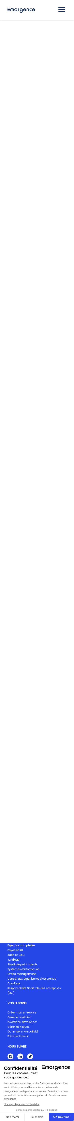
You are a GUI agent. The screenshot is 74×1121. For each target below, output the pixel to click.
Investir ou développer (22, 1022)
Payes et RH (15, 950)
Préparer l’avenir (18, 1036)
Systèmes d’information (23, 969)
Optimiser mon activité (23, 1031)
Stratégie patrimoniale (22, 964)
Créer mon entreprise (21, 1012)
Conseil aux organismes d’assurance (31, 979)
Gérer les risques (18, 1027)
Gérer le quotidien (19, 1017)
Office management (21, 974)
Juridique (13, 960)
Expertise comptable (21, 945)
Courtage (13, 983)
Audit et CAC (16, 955)
